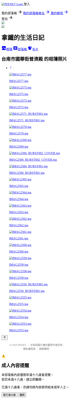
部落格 (23, 49)
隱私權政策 (29, 348)
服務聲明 (44, 348)
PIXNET (22, 344)
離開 (22, 394)
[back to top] (5, 337)
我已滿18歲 (9, 394)
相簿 (9, 49)
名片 (35, 49)
